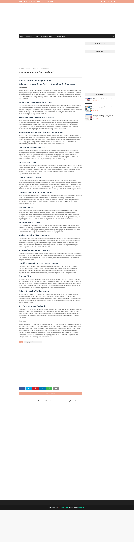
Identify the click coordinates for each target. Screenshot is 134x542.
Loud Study (81, 507)
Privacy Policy (41, 1)
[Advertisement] (67, 16)
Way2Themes (65, 507)
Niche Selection (27, 68)
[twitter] (105, 1)
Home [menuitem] (21, 36)
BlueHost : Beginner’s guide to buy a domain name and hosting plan (103, 116)
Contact (32, 1)
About (25, 1)
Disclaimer (50, 1)
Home (20, 1)
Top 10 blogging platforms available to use (103, 107)
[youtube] (114, 1)
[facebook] (102, 1)
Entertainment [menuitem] (60, 36)
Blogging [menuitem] (29, 36)
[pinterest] (111, 1)
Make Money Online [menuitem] (47, 36)
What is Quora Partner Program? (102, 98)
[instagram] (108, 1)
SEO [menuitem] (37, 36)
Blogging (27, 342)
